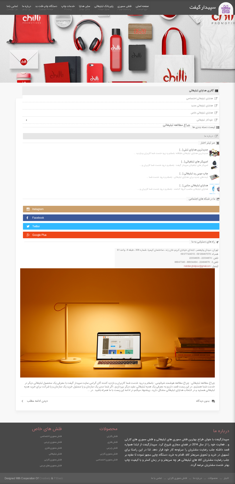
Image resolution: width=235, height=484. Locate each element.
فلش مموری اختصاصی (107, 459)
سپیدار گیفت (202, 7)
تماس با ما (156, 478)
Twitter (36, 226)
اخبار (226, 478)
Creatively (44, 478)
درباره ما (208, 136)
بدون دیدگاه (202, 401)
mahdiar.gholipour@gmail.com (197, 266)
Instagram (38, 209)
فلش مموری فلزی (53, 447)
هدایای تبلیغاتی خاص (202, 113)
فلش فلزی (112, 441)
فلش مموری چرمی (53, 441)
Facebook (38, 218)
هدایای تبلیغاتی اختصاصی (199, 99)
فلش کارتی (112, 436)
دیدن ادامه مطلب (37, 401)
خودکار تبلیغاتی (205, 120)
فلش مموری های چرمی (51, 465)
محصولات (213, 478)
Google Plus (39, 235)
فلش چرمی (112, 447)
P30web (58, 478)
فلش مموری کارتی (109, 453)
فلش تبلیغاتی (55, 453)
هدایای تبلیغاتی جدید (202, 106)
